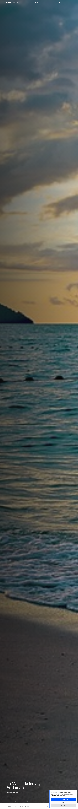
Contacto (66, 2)
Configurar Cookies (63, 805)
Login (60, 2)
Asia (12, 801)
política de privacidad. (59, 795)
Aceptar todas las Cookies (63, 799)
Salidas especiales (47, 2)
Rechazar (63, 802)
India (15, 801)
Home (7, 801)
